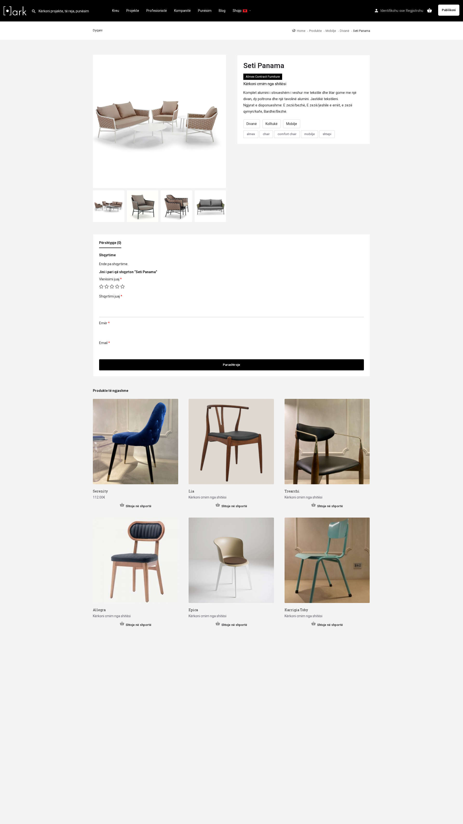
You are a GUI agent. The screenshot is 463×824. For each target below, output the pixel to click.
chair (266, 134)
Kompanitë (182, 11)
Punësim (204, 11)
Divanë (251, 124)
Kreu (115, 11)
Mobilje (291, 124)
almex (251, 134)
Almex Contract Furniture (263, 76)
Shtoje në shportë (138, 506)
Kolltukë (272, 124)
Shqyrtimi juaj (110, 296)
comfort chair (287, 134)
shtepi (327, 134)
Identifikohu (389, 11)
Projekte (132, 11)
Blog (222, 11)
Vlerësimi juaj (110, 279)
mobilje (309, 134)
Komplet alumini (256, 92)
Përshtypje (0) (110, 243)
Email (104, 343)
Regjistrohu (414, 11)
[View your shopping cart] (429, 10)
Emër (104, 323)
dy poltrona (262, 99)
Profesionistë (156, 11)
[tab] (111, 244)
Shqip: (238, 11)
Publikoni (449, 10)
